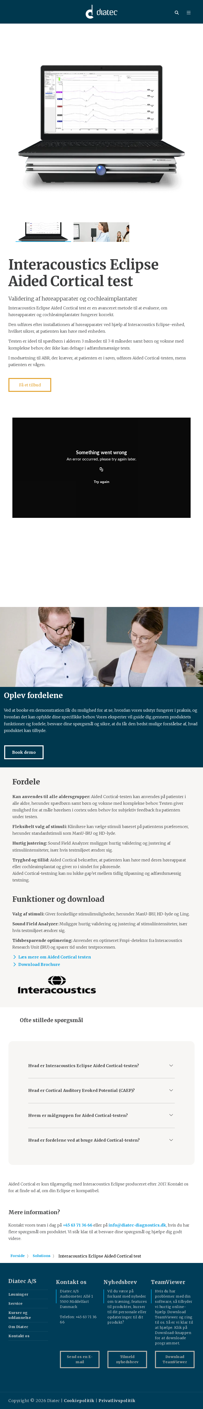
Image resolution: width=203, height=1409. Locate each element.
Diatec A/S (22, 1281)
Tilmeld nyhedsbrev (127, 1359)
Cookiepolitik (79, 1400)
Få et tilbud (30, 384)
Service (15, 1303)
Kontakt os (18, 1336)
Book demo (24, 752)
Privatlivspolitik (117, 1400)
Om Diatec (18, 1327)
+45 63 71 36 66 (77, 1225)
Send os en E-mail (80, 1359)
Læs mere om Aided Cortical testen (54, 957)
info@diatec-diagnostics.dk (137, 1225)
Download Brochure (39, 964)
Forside (17, 1256)
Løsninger (18, 1294)
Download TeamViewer (175, 1359)
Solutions (42, 1256)
